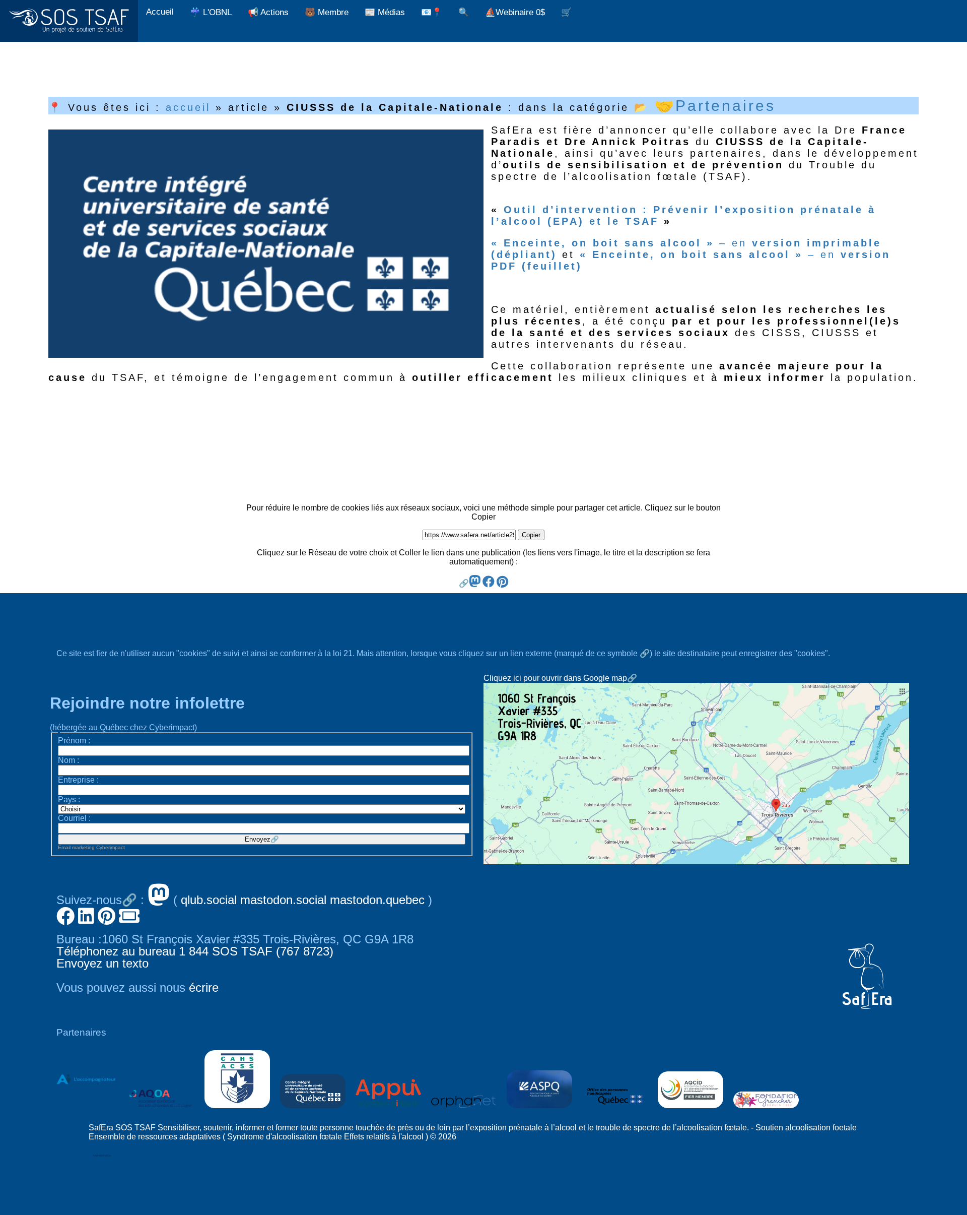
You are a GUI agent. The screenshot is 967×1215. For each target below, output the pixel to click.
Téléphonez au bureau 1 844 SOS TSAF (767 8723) (194, 951)
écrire (204, 987)
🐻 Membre (327, 12)
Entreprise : (78, 780)
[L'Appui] (388, 1110)
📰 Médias (385, 12)
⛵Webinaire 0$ (515, 12)
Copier (531, 535)
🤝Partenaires (715, 105)
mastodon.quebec (377, 900)
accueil (188, 107)
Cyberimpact (110, 847)
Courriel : (74, 818)
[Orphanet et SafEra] (464, 1110)
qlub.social (209, 900)
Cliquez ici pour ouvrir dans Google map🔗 (560, 678)
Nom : (68, 760)
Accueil (160, 12)
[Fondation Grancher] (766, 1110)
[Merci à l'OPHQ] (615, 1110)
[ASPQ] (539, 1110)
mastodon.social (283, 900)
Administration (102, 1155)
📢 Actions (268, 12)
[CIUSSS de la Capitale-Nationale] (313, 1110)
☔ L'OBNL (211, 12)
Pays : (69, 799)
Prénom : (74, 740)
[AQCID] (690, 1110)
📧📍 (431, 12)
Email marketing (76, 847)
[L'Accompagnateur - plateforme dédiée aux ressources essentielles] (86, 1110)
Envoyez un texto (102, 963)
